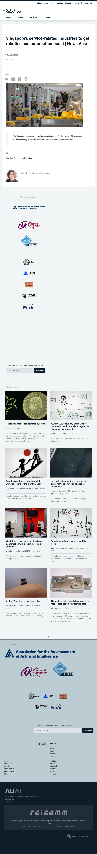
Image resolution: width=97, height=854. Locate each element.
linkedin (52, 764)
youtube (53, 774)
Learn (48, 17)
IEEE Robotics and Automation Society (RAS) (22, 488)
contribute (48, 3)
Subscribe (40, 371)
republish (59, 3)
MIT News (54, 608)
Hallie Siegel (12, 55)
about (39, 3)
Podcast (34, 17)
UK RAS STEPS (24, 551)
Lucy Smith (63, 433)
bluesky (52, 771)
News (8, 17)
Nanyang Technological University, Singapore (23, 605)
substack (53, 761)
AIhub (53, 433)
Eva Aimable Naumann (70, 491)
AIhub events (86, 3)
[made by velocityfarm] (74, 836)
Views (20, 17)
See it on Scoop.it (13, 158)
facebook (53, 766)
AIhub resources (72, 3)
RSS (5, 774)
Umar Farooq (10, 551)
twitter (52, 769)
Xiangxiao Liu (56, 491)
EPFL (8, 428)
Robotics (28, 158)
